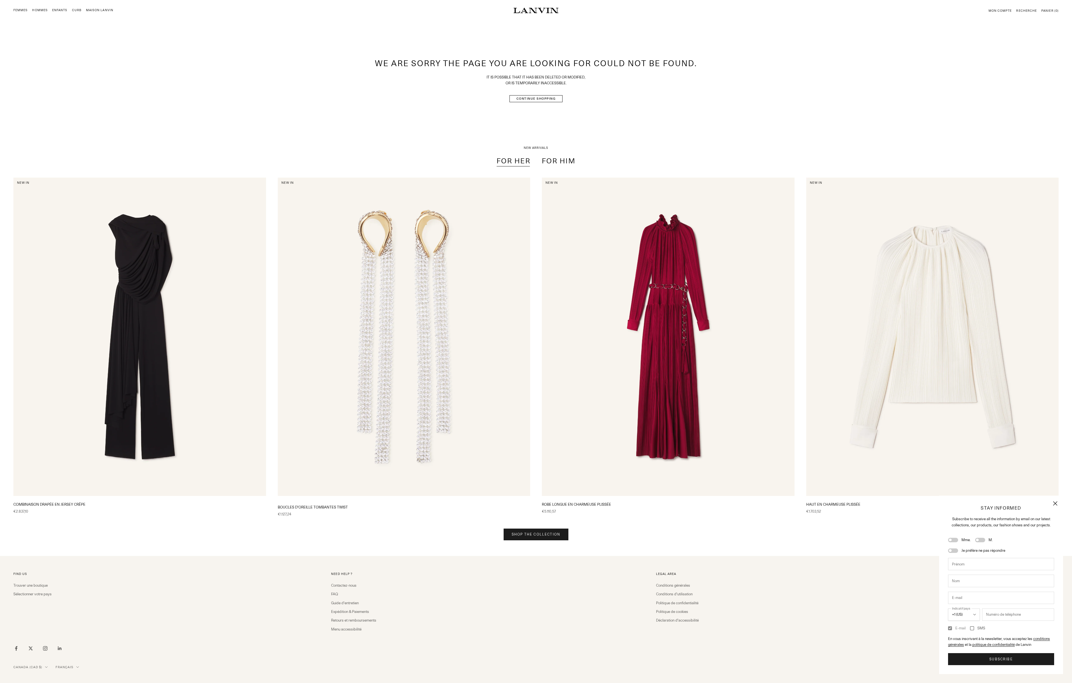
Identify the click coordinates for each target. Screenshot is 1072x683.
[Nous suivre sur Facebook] (16, 648)
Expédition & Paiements (350, 611)
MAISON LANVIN (99, 10)
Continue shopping (536, 99)
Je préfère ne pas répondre (983, 550)
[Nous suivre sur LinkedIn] (60, 648)
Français (64, 667)
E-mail (960, 628)
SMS (981, 628)
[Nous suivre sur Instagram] (45, 648)
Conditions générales (673, 585)
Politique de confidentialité (677, 603)
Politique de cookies (672, 611)
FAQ (334, 594)
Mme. (966, 540)
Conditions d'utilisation (674, 594)
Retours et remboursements (353, 620)
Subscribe (1001, 659)
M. (991, 540)
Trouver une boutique (30, 585)
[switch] (953, 540)
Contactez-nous (343, 585)
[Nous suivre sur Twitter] (31, 648)
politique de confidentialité (993, 644)
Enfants (60, 10)
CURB (77, 10)
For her (514, 161)
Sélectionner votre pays (32, 594)
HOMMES (39, 10)
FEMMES (20, 10)
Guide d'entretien (345, 603)
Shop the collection (536, 534)
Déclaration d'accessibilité (677, 620)
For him (559, 161)
